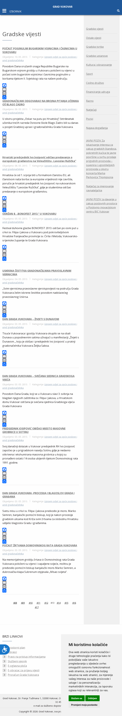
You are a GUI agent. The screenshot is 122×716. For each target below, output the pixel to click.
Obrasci (12, 652)
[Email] (40, 89)
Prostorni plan (16, 647)
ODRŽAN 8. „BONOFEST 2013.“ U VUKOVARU (29, 214)
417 (37, 607)
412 (46, 602)
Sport (89, 74)
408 (15, 602)
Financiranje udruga (98, 92)
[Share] (40, 97)
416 (74, 602)
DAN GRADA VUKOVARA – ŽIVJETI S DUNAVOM (30, 319)
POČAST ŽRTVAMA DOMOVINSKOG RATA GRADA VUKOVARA (39, 545)
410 (31, 602)
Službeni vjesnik (17, 661)
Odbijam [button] (92, 698)
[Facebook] (40, 85)
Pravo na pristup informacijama (26, 656)
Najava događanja (97, 128)
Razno (90, 101)
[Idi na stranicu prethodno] (9, 603)
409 (23, 602)
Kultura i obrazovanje (99, 64)
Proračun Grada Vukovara (23, 675)
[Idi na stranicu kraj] (46, 607)
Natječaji (91, 110)
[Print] (40, 93)
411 (38, 602)
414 (59, 602)
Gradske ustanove (97, 56)
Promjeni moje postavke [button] (84, 704)
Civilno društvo (95, 83)
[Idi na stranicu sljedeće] (42, 607)
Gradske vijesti (94, 29)
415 (66, 602)
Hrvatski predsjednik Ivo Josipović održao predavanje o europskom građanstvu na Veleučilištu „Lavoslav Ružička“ (39, 159)
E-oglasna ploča (17, 665)
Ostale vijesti (93, 38)
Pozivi (89, 119)
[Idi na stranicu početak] (5, 603)
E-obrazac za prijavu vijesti (23, 670)
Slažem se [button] (76, 698)
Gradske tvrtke (95, 47)
